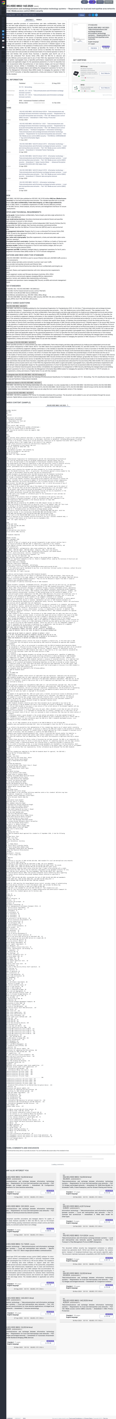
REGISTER (108, 2)
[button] (81, 15)
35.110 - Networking (25, 87)
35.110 (19, 15)
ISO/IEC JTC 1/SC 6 (29, 15)
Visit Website (105, 73)
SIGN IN (100, 2)
